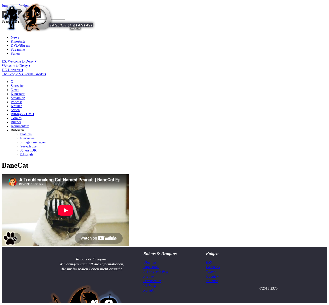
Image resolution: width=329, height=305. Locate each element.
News (15, 37)
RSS (209, 262)
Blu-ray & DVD (22, 114)
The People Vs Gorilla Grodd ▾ (24, 74)
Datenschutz (152, 281)
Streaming (18, 49)
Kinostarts (18, 41)
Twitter (211, 272)
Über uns (149, 262)
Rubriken (17, 130)
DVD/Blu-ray (20, 45)
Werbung (149, 286)
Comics (16, 118)
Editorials (26, 154)
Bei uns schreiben (155, 272)
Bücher (16, 122)
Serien (15, 53)
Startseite (17, 86)
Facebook (213, 267)
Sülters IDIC (29, 150)
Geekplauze (28, 146)
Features (26, 134)
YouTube (212, 281)
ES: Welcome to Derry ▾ (19, 61)
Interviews (27, 138)
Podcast (16, 102)
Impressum (151, 267)
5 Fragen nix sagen (33, 142)
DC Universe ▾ (12, 70)
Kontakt (148, 290)
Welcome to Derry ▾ (16, 65)
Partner (148, 276)
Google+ (212, 276)
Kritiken (16, 106)
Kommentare (20, 126)
